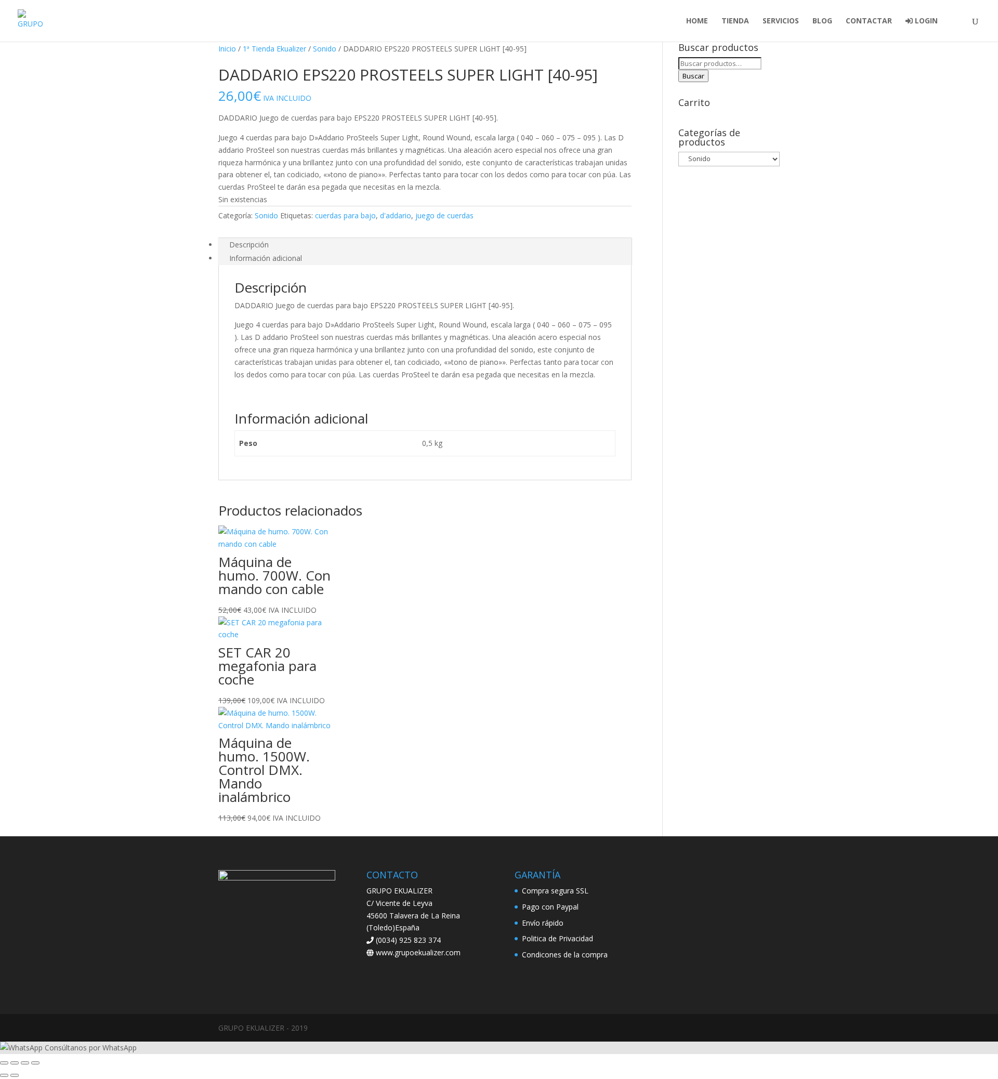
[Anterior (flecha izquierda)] (4, 1075)
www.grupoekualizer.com (417, 952)
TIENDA (735, 21)
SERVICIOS (781, 21)
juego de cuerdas (444, 215)
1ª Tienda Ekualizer (274, 49)
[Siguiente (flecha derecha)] (14, 1075)
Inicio (227, 49)
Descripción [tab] (249, 244)
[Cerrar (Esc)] (35, 1062)
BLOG (822, 21)
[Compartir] (25, 1062)
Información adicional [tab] (265, 258)
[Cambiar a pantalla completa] (14, 1062)
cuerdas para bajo (345, 215)
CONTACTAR (869, 21)
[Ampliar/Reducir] (4, 1062)
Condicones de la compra (565, 954)
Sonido (324, 49)
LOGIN (925, 21)
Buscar (693, 76)
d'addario (395, 215)
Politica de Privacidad (557, 938)
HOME (697, 21)
